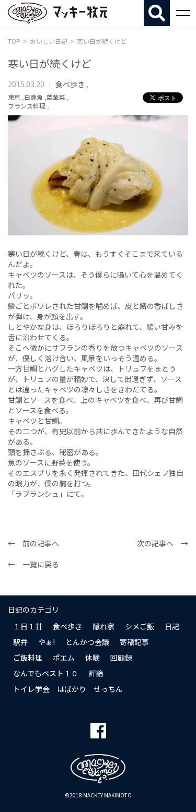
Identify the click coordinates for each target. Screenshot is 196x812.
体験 (92, 657)
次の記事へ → (162, 543)
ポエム (64, 657)
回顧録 (121, 657)
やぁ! (46, 642)
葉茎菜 (56, 96)
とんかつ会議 (87, 642)
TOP (14, 41)
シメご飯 (139, 626)
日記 (172, 626)
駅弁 (20, 642)
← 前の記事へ (33, 543)
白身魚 (33, 96)
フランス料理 (26, 105)
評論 (96, 673)
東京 (14, 96)
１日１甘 (27, 626)
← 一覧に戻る (33, 564)
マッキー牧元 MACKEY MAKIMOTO (57, 13)
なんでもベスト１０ (45, 673)
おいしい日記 (48, 41)
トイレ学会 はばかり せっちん (68, 689)
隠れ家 (103, 626)
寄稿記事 (134, 642)
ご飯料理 (27, 657)
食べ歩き (70, 84)
